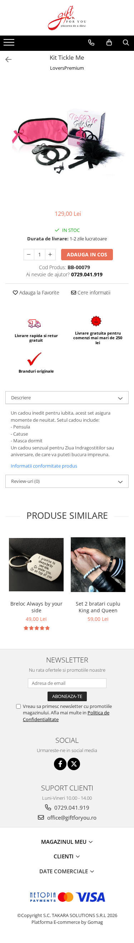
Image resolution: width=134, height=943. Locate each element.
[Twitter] (74, 764)
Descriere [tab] (21, 397)
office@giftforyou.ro (71, 817)
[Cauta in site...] (126, 43)
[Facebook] (60, 764)
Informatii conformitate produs (44, 466)
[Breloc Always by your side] (36, 565)
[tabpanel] (67, 141)
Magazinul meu (64, 841)
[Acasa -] (67, 17)
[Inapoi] (5, 59)
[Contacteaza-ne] (91, 43)
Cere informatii (93, 292)
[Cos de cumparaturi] (109, 43)
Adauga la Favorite (38, 292)
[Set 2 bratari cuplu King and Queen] (98, 564)
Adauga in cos (87, 254)
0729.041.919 (71, 807)
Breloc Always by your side (36, 607)
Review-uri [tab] (25, 481)
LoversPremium (67, 68)
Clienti (64, 856)
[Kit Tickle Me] (67, 141)
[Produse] (10, 44)
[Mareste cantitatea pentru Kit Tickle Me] (50, 254)
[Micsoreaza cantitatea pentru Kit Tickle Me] (29, 254)
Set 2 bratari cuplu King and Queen (98, 607)
